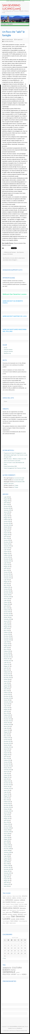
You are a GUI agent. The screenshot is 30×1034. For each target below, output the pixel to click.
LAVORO (18, 972)
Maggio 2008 (7, 860)
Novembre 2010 (7, 807)
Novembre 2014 (7, 720)
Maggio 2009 (7, 839)
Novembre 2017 (7, 656)
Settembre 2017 (7, 660)
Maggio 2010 (7, 818)
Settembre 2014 (7, 724)
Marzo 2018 (6, 649)
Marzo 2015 (6, 713)
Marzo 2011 (6, 799)
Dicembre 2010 (7, 805)
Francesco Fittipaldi (14, 904)
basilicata (8, 898)
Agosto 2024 (7, 529)
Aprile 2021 (6, 583)
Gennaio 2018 (7, 653)
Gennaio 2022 (7, 572)
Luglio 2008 (6, 856)
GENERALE (9, 972)
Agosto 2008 (7, 854)
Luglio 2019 (6, 623)
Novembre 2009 (7, 828)
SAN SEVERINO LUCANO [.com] (11, 7)
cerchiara (19, 898)
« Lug (4, 958)
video (7, 923)
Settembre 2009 (7, 831)
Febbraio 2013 (7, 760)
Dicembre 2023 (7, 542)
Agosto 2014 (7, 726)
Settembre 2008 (7, 852)
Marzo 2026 (6, 504)
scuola (13, 919)
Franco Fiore (21, 904)
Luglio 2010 (6, 814)
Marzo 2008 (6, 863)
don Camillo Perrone (8, 39)
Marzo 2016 (6, 690)
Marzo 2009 (6, 843)
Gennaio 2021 (7, 589)
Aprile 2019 (6, 628)
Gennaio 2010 (7, 826)
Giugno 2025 (7, 515)
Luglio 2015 (6, 705)
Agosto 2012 (7, 771)
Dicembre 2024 (7, 523)
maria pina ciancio (11, 908)
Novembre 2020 (7, 593)
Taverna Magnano (6, 921)
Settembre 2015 (7, 702)
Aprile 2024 (6, 536)
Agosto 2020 (7, 598)
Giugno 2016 (7, 685)
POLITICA (11, 41)
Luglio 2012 (6, 773)
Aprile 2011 (6, 797)
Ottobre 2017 (7, 658)
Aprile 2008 (6, 861)
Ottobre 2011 (7, 786)
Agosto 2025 (7, 512)
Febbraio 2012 (7, 781)
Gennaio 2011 (7, 803)
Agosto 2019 (7, 621)
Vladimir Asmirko (12, 923)
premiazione (22, 912)
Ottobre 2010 (7, 809)
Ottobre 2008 (7, 850)
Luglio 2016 (6, 683)
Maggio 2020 (7, 604)
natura (7, 910)
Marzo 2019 (6, 630)
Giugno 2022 (7, 564)
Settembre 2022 (7, 561)
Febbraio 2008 (7, 865)
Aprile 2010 (6, 820)
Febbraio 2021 (7, 587)
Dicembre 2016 (7, 675)
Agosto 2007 (7, 875)
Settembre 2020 (7, 596)
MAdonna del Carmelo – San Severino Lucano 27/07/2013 (13, 253)
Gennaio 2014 (7, 739)
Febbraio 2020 (7, 609)
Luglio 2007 (6, 876)
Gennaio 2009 (7, 846)
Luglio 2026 (6, 497)
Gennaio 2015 (7, 717)
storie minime (20, 919)
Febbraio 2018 (7, 651)
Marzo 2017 (6, 670)
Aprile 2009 (6, 841)
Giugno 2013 (7, 752)
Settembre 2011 (7, 788)
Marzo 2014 (6, 735)
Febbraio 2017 (7, 671)
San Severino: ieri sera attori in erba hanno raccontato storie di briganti (14, 259)
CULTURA (6, 41)
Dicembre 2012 (7, 764)
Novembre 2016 (7, 677)
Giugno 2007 (7, 878)
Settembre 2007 (7, 873)
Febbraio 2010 (7, 824)
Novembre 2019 (7, 615)
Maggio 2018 (7, 645)
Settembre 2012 (7, 769)
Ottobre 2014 (7, 722)
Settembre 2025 (7, 510)
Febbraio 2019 (7, 632)
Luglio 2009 (6, 835)
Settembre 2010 (7, 811)
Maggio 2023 (7, 553)
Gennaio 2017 (7, 673)
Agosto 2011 (7, 790)
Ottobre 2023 (7, 544)
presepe (10, 914)
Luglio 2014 (6, 728)
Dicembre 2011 (7, 782)
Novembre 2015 (7, 698)
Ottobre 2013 (7, 745)
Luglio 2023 (6, 549)
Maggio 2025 (7, 517)
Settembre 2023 (7, 545)
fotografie (8, 904)
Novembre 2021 (7, 576)
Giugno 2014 (7, 730)
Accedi (5, 347)
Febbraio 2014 (7, 737)
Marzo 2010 (6, 822)
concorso (9, 900)
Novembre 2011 (7, 784)
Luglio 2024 (6, 530)
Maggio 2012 (7, 777)
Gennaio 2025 (7, 521)
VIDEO (24, 974)
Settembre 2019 (7, 619)
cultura (22, 900)
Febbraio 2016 (7, 692)
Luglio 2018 (6, 641)
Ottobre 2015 (7, 700)
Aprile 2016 (6, 688)
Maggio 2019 (7, 626)
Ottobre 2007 (7, 871)
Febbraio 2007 (7, 884)
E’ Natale (16, 485)
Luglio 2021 (6, 579)
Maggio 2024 (7, 534)
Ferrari (4, 904)
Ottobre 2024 (7, 527)
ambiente (4, 896)
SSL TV (19, 974)
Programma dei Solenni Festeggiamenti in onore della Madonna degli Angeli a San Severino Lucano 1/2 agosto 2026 (15, 455)
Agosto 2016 (7, 681)
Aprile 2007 (6, 882)
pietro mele (9, 912)
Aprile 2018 (6, 647)
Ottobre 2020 (7, 594)
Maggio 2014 (7, 732)
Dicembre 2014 (7, 718)
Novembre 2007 (7, 869)
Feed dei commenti (8, 351)
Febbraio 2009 (7, 844)
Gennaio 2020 (7, 611)
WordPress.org (7, 353)
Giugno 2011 (7, 794)
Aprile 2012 (6, 779)
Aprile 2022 (6, 568)
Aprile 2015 (6, 711)
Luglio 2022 (6, 562)
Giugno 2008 (7, 858)
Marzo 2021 (6, 585)
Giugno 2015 (7, 707)
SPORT (13, 974)
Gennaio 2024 (7, 540)
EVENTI (6, 970)
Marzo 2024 (6, 538)
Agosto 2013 (7, 749)
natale (4, 910)
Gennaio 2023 (7, 557)
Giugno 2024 (7, 532)
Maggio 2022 (7, 566)
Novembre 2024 (7, 525)
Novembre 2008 (7, 848)
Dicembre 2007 (7, 867)
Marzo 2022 (6, 570)
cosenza (16, 900)
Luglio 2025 (6, 514)
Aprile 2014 (6, 734)
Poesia (15, 912)
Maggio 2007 (7, 880)
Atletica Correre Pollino (16, 896)
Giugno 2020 (7, 602)
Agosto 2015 (7, 703)
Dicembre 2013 (7, 741)
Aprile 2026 (6, 502)
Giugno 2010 (7, 816)
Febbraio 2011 (7, 801)
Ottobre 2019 (7, 617)
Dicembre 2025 (7, 508)
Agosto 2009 (7, 833)
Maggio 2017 (7, 666)
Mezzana (23, 908)
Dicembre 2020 (7, 591)
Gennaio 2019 (7, 634)
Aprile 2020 (6, 606)
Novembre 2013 (7, 743)
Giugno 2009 (7, 837)
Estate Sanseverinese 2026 (10, 466)
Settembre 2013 (7, 747)
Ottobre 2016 (7, 679)
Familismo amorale (20, 902)
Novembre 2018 (7, 638)
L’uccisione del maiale (19, 477)
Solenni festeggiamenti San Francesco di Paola (15, 468)
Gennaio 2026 (7, 506)
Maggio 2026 (7, 500)
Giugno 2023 (7, 551)
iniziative (15, 906)
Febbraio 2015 (7, 715)
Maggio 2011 (7, 796)
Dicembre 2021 (7, 574)
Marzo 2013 (6, 758)
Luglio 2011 (6, 792)
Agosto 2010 (7, 813)
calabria (14, 898)
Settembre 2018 (7, 640)
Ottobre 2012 (7, 767)
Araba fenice (9, 896)
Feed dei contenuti (8, 349)
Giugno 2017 (7, 664)
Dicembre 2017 (7, 655)
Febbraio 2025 (7, 519)
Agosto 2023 (7, 547)
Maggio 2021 (7, 581)
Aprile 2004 (6, 886)
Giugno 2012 (7, 775)
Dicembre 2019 (7, 613)
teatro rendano (14, 921)
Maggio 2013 (7, 754)
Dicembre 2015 (7, 696)
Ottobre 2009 (7, 829)
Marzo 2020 (6, 608)
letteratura (21, 906)
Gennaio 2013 (7, 762)
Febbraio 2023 (7, 555)
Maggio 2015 (7, 709)
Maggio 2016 (7, 687)
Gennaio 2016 (7, 694)
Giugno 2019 (7, 624)
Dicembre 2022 (7, 559)
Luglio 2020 (6, 600)
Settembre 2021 (7, 577)
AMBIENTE (7, 968)
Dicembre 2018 (7, 636)
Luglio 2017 (6, 662)
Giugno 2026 (7, 498)
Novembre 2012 (7, 766)
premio (5, 914)
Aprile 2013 (6, 756)
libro (25, 906)
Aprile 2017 (6, 668)
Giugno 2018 (7, 643)
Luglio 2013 (6, 750)
